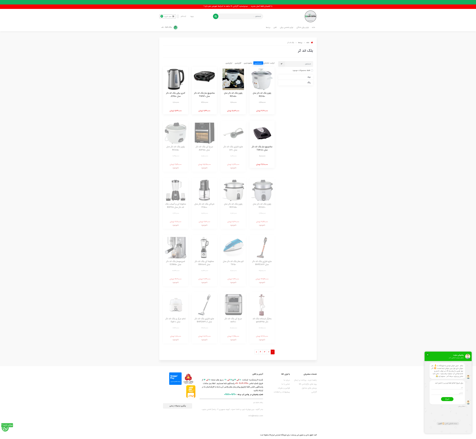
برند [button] (309, 77)
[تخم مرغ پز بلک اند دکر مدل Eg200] (175, 304)
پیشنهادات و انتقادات (282, 392)
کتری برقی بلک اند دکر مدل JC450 (175, 94)
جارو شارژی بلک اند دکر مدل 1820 (233, 148)
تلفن (275, 27)
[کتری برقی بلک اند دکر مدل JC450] (175, 79)
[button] (167, 16)
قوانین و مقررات (284, 388)
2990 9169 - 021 (167, 27)
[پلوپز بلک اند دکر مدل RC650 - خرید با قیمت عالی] (262, 79)
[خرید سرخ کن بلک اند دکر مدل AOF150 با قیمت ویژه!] (204, 133)
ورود (191, 16)
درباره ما (287, 380)
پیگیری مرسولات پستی (177, 405)
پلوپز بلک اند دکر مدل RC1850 (175, 148)
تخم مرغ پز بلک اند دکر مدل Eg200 (175, 320)
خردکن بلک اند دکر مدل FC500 (204, 205)
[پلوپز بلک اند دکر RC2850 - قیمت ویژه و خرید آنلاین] (233, 190)
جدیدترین (258, 63)
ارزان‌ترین (229, 63)
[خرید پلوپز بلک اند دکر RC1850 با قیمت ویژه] (175, 133)
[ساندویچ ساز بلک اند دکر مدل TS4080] (262, 133)
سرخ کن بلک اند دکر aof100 (233, 320)
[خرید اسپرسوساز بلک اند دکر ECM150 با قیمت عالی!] (175, 247)
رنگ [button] (309, 82)
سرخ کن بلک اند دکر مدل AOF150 (204, 148)
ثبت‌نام (183, 16)
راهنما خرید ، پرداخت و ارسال (305, 380)
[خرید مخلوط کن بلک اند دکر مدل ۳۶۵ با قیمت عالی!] (175, 190)
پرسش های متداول (309, 388)
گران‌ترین (238, 63)
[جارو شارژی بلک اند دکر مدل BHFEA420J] (204, 304)
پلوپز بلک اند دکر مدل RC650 (262, 94)
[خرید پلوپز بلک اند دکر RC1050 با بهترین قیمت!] (233, 79)
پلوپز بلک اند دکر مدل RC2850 (233, 205)
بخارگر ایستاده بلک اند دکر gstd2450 (262, 320)
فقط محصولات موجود (301, 70)
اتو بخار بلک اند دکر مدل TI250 (233, 263)
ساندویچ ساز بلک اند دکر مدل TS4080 (262, 148)
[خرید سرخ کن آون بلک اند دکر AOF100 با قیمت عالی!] (233, 304)
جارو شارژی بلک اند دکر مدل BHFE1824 (262, 263)
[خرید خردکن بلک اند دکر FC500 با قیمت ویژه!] (204, 190)
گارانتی (314, 392)
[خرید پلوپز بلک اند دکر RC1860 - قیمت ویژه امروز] (262, 190)
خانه (313, 27)
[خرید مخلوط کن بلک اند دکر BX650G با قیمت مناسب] (204, 247)
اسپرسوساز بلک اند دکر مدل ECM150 (175, 263)
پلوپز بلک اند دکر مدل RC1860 (262, 205)
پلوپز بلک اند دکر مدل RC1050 (233, 94)
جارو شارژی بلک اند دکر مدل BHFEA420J (204, 320)
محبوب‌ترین (248, 63)
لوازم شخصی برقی (286, 27)
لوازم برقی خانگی (302, 27)
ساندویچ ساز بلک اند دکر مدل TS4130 (204, 94)
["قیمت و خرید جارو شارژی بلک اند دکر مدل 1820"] (233, 133)
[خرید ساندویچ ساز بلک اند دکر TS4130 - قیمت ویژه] (204, 79)
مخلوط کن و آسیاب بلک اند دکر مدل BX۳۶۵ (175, 205)
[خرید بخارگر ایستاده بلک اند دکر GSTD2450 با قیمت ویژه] (262, 304)
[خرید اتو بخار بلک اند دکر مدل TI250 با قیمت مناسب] (233, 247)
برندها (268, 27)
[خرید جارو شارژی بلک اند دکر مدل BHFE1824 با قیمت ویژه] (262, 247)
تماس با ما (286, 384)
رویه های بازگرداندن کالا (308, 384)
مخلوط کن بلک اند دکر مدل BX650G (204, 263)
